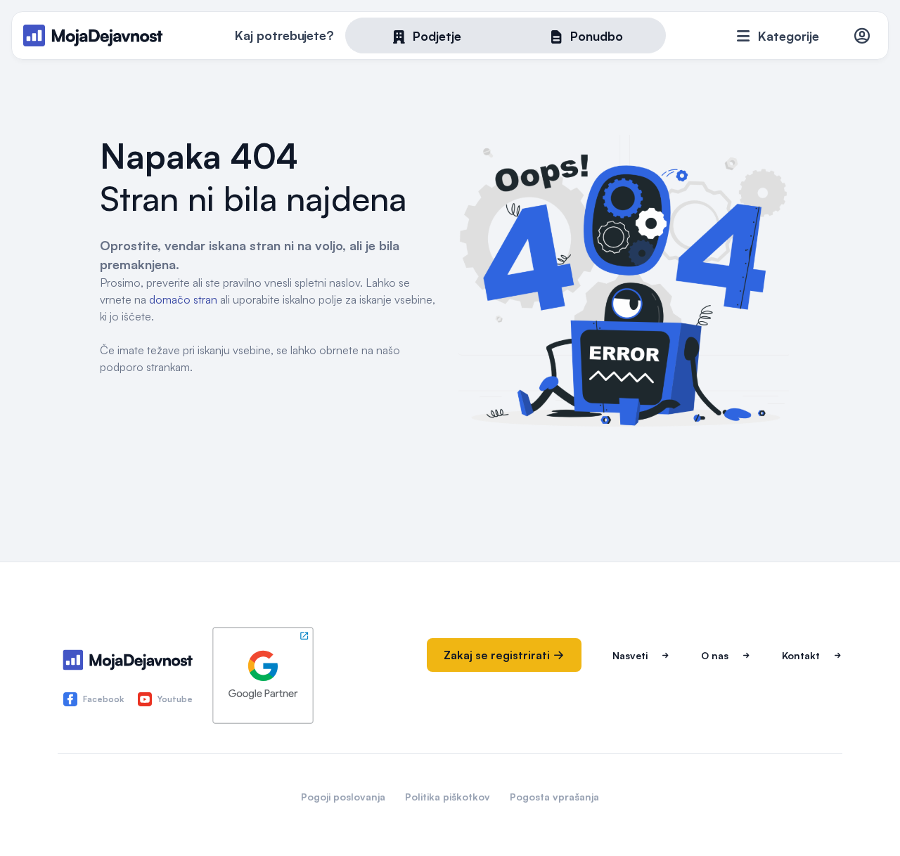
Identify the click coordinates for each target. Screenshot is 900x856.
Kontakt (801, 655)
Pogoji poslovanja (343, 797)
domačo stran (183, 299)
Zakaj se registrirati (498, 655)
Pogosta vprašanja (554, 797)
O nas (714, 655)
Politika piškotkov (447, 797)
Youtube (175, 699)
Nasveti (630, 655)
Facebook (103, 699)
